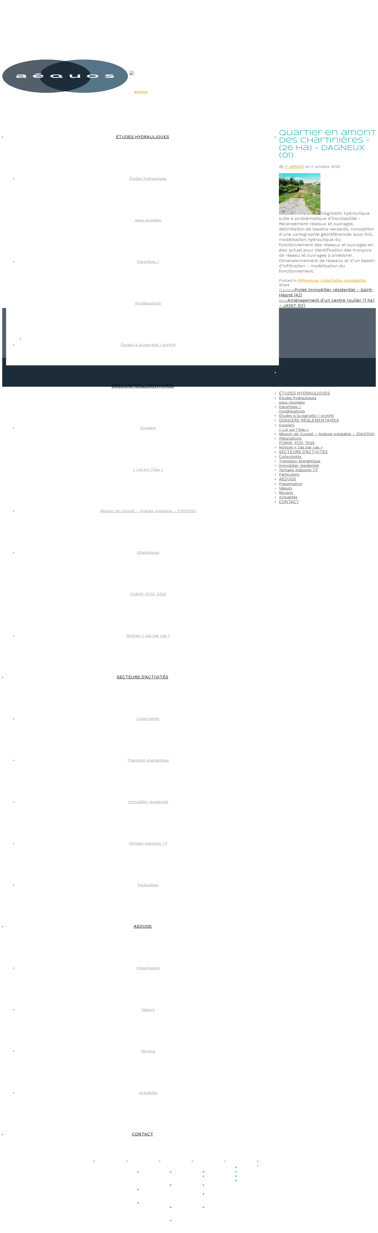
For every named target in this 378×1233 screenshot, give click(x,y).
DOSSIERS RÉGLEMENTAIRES (143, 386)
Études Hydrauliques (144, 1163)
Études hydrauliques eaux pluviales (298, 400)
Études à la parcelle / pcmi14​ (148, 344)
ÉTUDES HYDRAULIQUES (142, 136)
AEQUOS (143, 926)
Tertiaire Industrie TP (148, 843)
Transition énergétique (148, 760)
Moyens (148, 1051)
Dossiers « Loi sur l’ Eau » (184, 1176)
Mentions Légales (271, 1167)
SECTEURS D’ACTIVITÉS (142, 677)
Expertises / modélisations (292, 408)
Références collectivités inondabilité (332, 280)
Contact (270, 1161)
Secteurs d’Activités (206, 1163)
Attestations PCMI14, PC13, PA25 (185, 1224)
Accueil (105, 1161)
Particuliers (148, 885)
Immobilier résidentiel (148, 801)
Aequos (236, 1161)
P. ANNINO (294, 166)
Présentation (148, 968)
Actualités (148, 1092)
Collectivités (148, 718)
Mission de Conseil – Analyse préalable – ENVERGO (148, 511)
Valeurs (148, 1009)
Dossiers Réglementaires (179, 1163)
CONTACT (142, 1134)
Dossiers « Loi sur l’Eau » (294, 427)
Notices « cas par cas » (148, 635)
